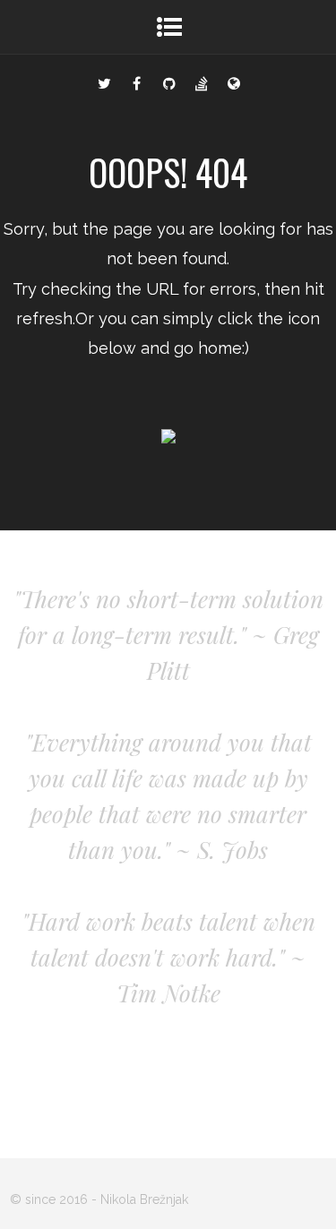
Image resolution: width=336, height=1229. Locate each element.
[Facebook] (137, 81)
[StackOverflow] (201, 81)
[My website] (234, 81)
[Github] (169, 81)
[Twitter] (105, 81)
